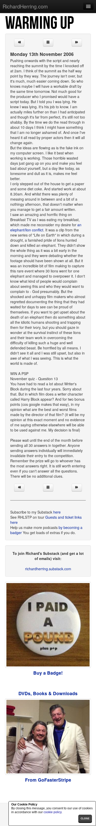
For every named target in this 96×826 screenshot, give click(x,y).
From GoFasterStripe (48, 779)
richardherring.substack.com (48, 568)
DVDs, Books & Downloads (48, 693)
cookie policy (52, 812)
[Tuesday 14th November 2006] (77, 42)
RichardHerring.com (25, 6)
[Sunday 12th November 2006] (19, 42)
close (85, 818)
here (57, 512)
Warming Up (39, 23)
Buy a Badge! (48, 673)
